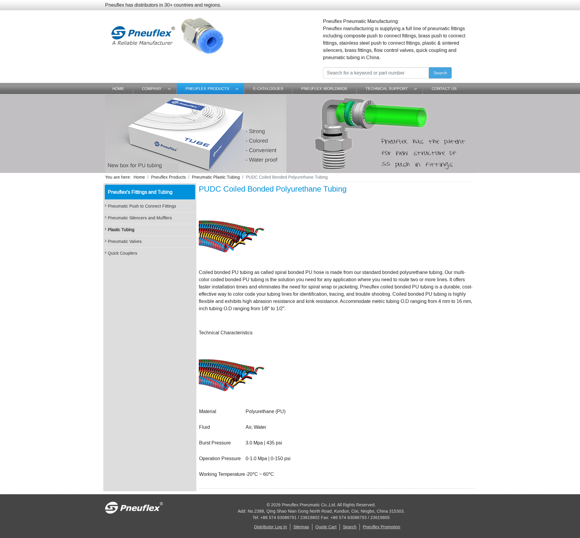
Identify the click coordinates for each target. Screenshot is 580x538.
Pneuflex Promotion (381, 527)
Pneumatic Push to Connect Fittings (142, 206)
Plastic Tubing (121, 230)
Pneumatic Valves (125, 241)
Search (440, 72)
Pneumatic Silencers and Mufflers (140, 218)
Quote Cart (326, 527)
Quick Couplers (122, 253)
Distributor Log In (270, 527)
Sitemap (301, 527)
